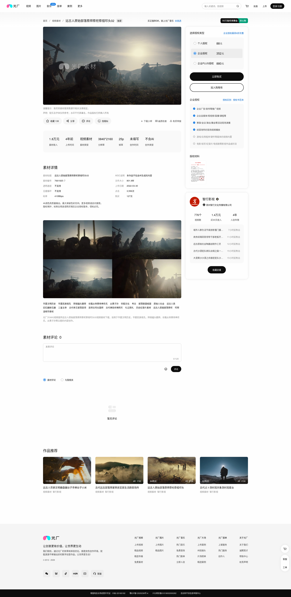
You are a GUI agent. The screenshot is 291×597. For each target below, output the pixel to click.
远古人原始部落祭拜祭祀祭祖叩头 (166, 487)
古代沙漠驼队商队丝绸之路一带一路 (208, 250)
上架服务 (222, 544)
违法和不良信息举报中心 (191, 593)
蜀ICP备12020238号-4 (139, 593)
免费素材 (138, 561)
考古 (134, 303)
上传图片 (159, 544)
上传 (265, 6)
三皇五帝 (62, 307)
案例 (69, 6)
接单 (59, 6)
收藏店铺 (216, 269)
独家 (119, 20)
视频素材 (56, 20)
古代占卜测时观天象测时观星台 (217, 487)
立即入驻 (180, 561)
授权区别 (227, 99)
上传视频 (138, 544)
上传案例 (201, 544)
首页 (45, 20)
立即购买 (217, 76)
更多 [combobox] (80, 6)
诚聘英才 (243, 550)
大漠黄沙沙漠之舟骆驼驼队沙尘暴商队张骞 (208, 257)
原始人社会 (159, 303)
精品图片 (159, 550)
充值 (255, 6)
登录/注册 (277, 6)
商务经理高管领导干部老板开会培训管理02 (208, 236)
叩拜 (177, 307)
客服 (285, 559)
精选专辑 (138, 556)
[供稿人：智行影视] (194, 202)
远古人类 (171, 303)
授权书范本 (238, 99)
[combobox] (28, 6)
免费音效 (180, 550)
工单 (285, 567)
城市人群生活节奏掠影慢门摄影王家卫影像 (208, 229)
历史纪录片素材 (143, 307)
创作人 (221, 556)
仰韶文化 (125, 303)
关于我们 (243, 544)
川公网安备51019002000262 (164, 593)
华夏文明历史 (49, 303)
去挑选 (178, 20)
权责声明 (243, 561)
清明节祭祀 (48, 311)
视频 (28, 6)
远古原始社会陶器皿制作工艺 (207, 243)
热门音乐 (180, 544)
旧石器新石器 (49, 307)
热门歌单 (180, 556)
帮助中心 (243, 556)
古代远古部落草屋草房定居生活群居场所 (117, 487)
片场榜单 (201, 556)
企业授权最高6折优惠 (233, 33)
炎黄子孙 (114, 303)
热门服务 (222, 550)
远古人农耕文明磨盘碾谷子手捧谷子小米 (65, 487)
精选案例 (201, 561)
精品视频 (138, 550)
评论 (176, 369)
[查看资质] (204, 204)
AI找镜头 (201, 550)
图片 (38, 6)
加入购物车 (217, 87)
